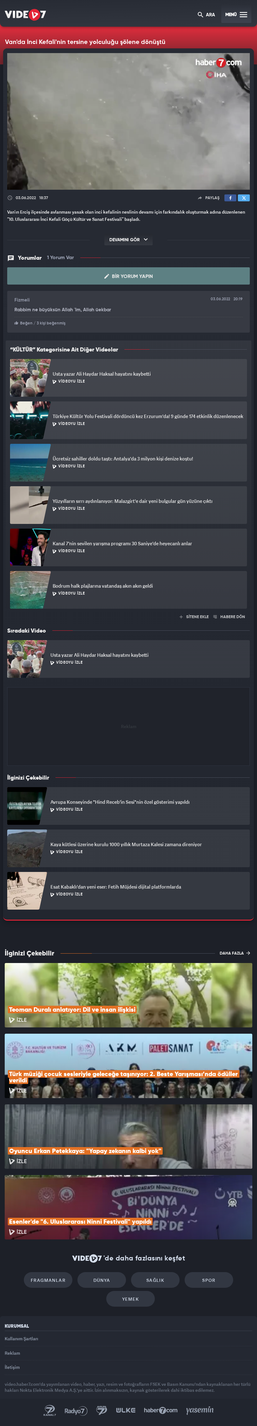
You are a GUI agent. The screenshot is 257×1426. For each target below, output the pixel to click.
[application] (128, 713)
